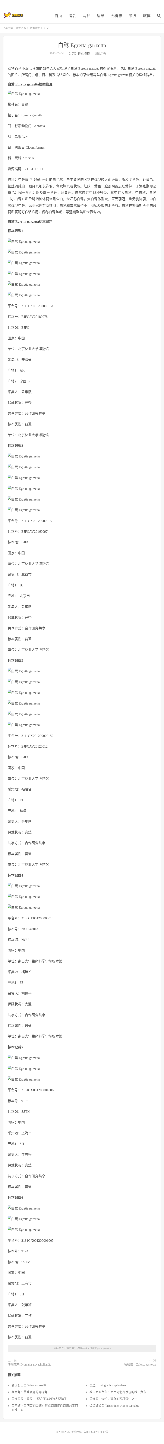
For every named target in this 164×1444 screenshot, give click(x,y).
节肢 (132, 16)
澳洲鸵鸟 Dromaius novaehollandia (29, 1364)
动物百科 (13, 15)
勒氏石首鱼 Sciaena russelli (29, 1385)
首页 (58, 16)
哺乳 (72, 16)
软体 (147, 16)
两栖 (86, 16)
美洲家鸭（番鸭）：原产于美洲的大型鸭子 (39, 1399)
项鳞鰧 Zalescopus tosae (140, 1364)
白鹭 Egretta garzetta (82, 45)
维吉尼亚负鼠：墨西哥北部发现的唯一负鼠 (117, 1392)
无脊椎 (116, 16)
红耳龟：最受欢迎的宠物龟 (29, 1392)
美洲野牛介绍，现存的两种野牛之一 (113, 1399)
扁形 (100, 16)
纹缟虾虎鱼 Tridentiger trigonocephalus (114, 1405)
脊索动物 (35, 28)
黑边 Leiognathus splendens (107, 1385)
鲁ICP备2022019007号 (96, 1432)
